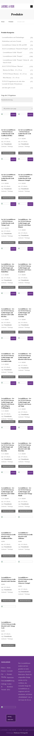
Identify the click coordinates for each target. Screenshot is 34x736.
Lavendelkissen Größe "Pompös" (13, 56)
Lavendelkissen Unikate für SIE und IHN (14, 45)
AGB (8, 680)
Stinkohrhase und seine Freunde (11, 41)
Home (2, 21)
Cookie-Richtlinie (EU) (10, 686)
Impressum (10, 677)
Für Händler (3, 675)
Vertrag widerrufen (10, 718)
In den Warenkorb (9, 120)
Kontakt (9, 674)
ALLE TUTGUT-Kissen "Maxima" (12, 66)
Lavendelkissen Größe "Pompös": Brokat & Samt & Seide (16, 61)
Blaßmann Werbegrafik (21, 733)
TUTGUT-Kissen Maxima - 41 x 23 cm (15, 74)
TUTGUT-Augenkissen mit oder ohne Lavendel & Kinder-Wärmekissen (13, 83)
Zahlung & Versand (3, 686)
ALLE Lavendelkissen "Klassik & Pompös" (15, 49)
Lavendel (10, 671)
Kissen (3, 671)
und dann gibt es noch (8, 87)
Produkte (11, 21)
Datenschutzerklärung (4, 680)
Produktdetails (8, 153)
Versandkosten (8, 144)
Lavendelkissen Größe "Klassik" (12, 52)
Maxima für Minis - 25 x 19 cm (12, 70)
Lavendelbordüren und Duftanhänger (13, 37)
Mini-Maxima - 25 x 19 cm (11, 77)
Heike (9, 668)
